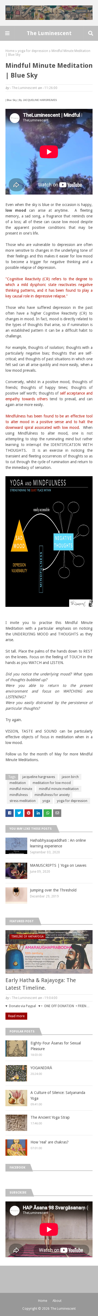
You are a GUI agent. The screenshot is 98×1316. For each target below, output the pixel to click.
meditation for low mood (52, 783)
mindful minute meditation (59, 789)
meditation (18, 783)
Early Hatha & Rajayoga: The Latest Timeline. (40, 984)
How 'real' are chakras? (49, 1142)
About (57, 1301)
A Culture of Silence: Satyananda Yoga (57, 1095)
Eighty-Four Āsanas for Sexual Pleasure (55, 1046)
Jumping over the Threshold (53, 890)
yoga (46, 801)
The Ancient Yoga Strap (50, 1117)
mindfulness (19, 795)
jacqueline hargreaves (38, 777)
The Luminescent (49, 33)
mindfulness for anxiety (52, 795)
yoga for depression (33, 51)
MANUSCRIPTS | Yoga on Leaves (58, 865)
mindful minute (21, 789)
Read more (16, 1016)
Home (9, 51)
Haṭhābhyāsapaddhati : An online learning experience (58, 843)
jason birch (70, 777)
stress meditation (23, 801)
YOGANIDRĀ (41, 1068)
